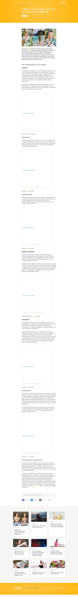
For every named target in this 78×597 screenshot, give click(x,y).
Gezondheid (24, 15)
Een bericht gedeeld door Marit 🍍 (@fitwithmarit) (31, 452)
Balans (16, 570)
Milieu (52, 521)
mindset (34, 523)
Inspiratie (18, 2)
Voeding (52, 570)
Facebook (62, 587)
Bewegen (29, 2)
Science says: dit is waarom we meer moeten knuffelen (19, 552)
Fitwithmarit (26, 391)
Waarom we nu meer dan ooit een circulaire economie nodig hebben (56, 525)
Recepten (24, 2)
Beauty (16, 527)
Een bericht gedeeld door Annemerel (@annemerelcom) (32, 187)
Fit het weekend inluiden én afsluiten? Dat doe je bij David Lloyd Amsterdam (38, 553)
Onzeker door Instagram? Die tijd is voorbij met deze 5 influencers (20, 532)
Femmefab (36, 485)
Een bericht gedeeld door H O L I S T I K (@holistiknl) (32, 129)
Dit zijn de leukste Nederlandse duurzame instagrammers (20, 574)
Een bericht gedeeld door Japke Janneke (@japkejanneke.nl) (33, 244)
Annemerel (26, 137)
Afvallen (35, 570)
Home (43, 587)
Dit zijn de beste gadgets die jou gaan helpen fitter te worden (56, 552)
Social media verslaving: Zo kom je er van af (38, 526)
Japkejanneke (27, 194)
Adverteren (55, 587)
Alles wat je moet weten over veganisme (57, 573)
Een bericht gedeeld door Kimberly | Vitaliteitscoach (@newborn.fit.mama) (35, 312)
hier (29, 134)
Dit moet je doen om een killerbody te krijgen (38, 573)
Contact (48, 587)
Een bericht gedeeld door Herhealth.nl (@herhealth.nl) (32, 383)
